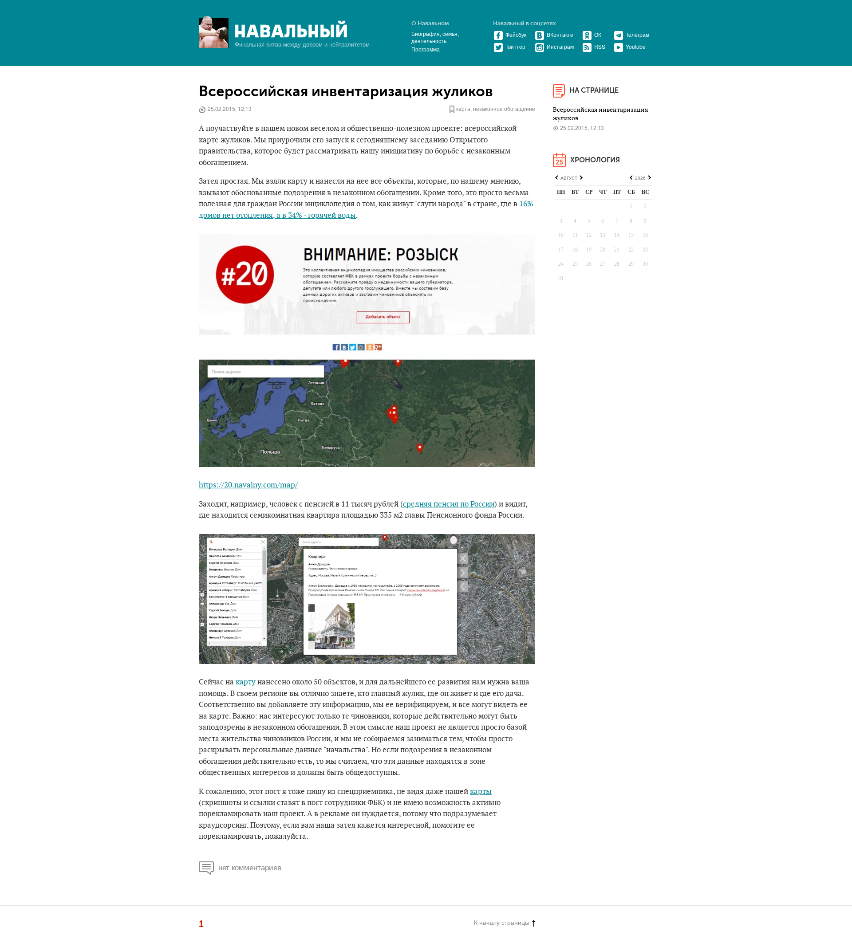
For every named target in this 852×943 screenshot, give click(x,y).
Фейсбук (515, 34)
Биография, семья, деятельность (435, 37)
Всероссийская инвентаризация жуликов (346, 91)
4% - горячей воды (324, 215)
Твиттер (515, 46)
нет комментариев (249, 866)
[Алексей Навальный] (291, 29)
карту (246, 682)
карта (463, 108)
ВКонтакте (560, 34)
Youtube (636, 46)
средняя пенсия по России (448, 504)
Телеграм (637, 34)
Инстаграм (560, 46)
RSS (599, 46)
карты (481, 791)
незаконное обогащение (504, 108)
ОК (597, 34)
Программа (425, 49)
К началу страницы (501, 922)
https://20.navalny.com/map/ (248, 485)
